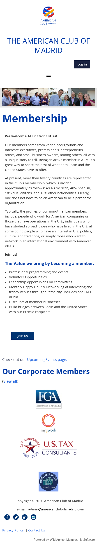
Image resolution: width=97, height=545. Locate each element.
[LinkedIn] (25, 517)
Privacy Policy (13, 530)
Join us (22, 335)
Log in (82, 64)
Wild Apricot (57, 539)
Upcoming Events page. (47, 359)
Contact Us (36, 530)
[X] (16, 517)
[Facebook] (7, 517)
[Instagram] (33, 517)
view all (10, 381)
